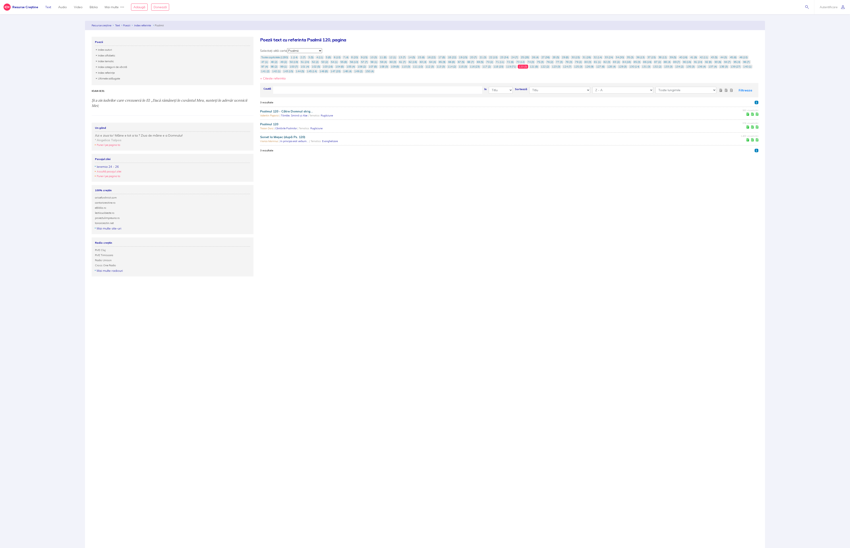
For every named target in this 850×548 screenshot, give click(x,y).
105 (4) (351, 66)
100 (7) (294, 66)
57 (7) (364, 62)
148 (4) (347, 71)
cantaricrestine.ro (105, 202)
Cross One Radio (105, 265)
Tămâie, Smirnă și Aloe (294, 115)
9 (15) (364, 57)
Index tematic (106, 61)
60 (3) (393, 62)
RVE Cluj (100, 250)
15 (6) (421, 57)
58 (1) (374, 62)
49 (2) (283, 62)
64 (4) (432, 62)
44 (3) (723, 57)
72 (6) (510, 62)
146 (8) (324, 71)
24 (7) (514, 57)
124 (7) (567, 66)
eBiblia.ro (100, 207)
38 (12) (663, 57)
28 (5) (555, 57)
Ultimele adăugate (109, 78)
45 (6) (733, 57)
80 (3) (588, 62)
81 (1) (597, 62)
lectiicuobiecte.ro (104, 212)
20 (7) (473, 57)
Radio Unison (103, 260)
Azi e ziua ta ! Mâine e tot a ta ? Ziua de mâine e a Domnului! (139, 135)
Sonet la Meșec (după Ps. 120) (282, 137)
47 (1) (264, 62)
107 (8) (373, 66)
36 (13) (640, 57)
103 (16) (328, 66)
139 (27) (735, 66)
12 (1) (392, 57)
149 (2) (358, 71)
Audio (62, 7)
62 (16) (413, 62)
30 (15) (576, 57)
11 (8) (383, 57)
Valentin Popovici (270, 115)
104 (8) (340, 66)
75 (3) (540, 62)
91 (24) (698, 62)
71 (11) (500, 62)
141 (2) (265, 71)
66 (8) (451, 62)
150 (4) (369, 71)
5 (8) (328, 57)
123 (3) (556, 66)
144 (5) (300, 71)
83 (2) (616, 62)
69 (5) (480, 62)
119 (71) (511, 66)
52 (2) (315, 62)
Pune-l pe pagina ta (108, 145)
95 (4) (737, 62)
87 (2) (657, 62)
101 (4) (305, 66)
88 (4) (667, 62)
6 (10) (337, 57)
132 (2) (657, 66)
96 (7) (746, 62)
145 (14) (312, 71)
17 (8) (442, 57)
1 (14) (294, 57)
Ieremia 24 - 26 (108, 167)
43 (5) (714, 57)
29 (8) (565, 57)
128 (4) (611, 66)
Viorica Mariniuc (269, 141)
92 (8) (708, 62)
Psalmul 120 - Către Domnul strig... (286, 111)
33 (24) (609, 57)
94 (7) (727, 62)
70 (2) (489, 62)
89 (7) (676, 62)
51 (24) (305, 62)
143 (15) (288, 71)
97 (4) (264, 66)
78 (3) (569, 62)
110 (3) (406, 66)
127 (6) (600, 66)
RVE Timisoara (104, 255)
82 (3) (607, 62)
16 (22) (431, 57)
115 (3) (463, 66)
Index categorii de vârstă (112, 67)
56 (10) (354, 62)
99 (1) (283, 66)
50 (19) (294, 62)
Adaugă (139, 7)
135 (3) (690, 66)
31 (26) (587, 57)
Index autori (105, 49)
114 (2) (452, 66)
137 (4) (713, 66)
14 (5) (411, 57)
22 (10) (493, 57)
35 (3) (630, 57)
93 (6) (718, 62)
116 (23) (475, 66)
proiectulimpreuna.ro (107, 218)
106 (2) (362, 66)
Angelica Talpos (109, 140)
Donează (160, 7)
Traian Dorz (267, 128)
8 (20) (354, 57)
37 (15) (651, 57)
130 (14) (634, 66)
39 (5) (673, 57)
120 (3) (523, 66)
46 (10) (743, 57)
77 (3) (559, 62)
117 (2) (487, 66)
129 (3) (622, 66)
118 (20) (498, 66)
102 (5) (316, 66)
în (485, 89)
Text (48, 7)
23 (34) (504, 57)
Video (78, 7)
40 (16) (683, 57)
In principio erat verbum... (294, 141)
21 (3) (483, 57)
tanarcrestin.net (104, 223)
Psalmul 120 (269, 124)
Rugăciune (327, 115)
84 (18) (627, 62)
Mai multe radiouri (110, 271)
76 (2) (550, 62)
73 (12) (520, 62)
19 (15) (463, 57)
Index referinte (143, 25)
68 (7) (470, 62)
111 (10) (418, 66)
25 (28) (525, 57)
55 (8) (343, 62)
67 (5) (461, 62)
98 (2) (274, 66)
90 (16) (687, 62)
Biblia (94, 7)
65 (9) (442, 62)
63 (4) (423, 62)
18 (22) (452, 57)
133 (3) (668, 66)
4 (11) (319, 57)
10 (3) (373, 57)
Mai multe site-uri (109, 228)
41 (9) (693, 57)
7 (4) (345, 57)
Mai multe (112, 7)
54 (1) (334, 62)
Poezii (126, 25)
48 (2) (274, 62)
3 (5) (310, 57)
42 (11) (704, 57)
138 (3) (724, 66)
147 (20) (335, 71)
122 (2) (545, 66)
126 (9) (589, 66)
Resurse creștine (101, 25)
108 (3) (384, 66)
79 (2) (578, 62)
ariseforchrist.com (106, 197)
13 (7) (402, 57)
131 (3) (646, 66)
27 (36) (545, 57)
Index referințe (106, 72)
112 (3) (430, 66)
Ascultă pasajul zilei (109, 171)
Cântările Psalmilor (286, 128)
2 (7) (302, 57)
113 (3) (441, 66)
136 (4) (701, 66)
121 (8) (534, 66)
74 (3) (530, 62)
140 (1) (747, 66)
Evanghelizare (330, 141)
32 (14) (598, 57)
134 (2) (679, 66)
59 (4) (383, 62)
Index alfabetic (106, 55)
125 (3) (578, 66)
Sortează (521, 89)
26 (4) (535, 57)
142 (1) (276, 71)
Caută (267, 88)
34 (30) (620, 57)
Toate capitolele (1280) (274, 57)
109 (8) (395, 66)
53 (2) (324, 62)
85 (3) (637, 62)
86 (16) (647, 62)
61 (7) (402, 62)
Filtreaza (745, 90)
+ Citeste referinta (273, 78)
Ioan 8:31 (98, 91)
